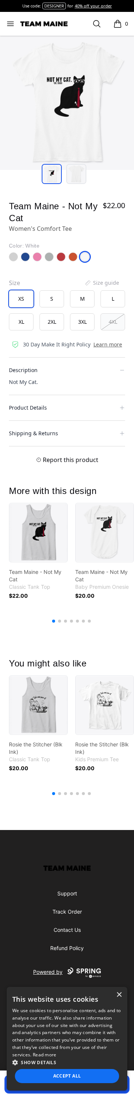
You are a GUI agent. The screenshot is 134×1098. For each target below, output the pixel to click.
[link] (38, 532)
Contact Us (67, 930)
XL (21, 321)
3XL (82, 321)
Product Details (28, 407)
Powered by (48, 972)
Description (23, 370)
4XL (113, 321)
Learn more (107, 344)
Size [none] (14, 283)
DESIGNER (54, 6)
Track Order (67, 911)
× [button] (119, 995)
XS (21, 298)
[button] (67, 1062)
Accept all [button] (67, 1076)
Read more (45, 1055)
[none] (101, 283)
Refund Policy (67, 948)
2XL (52, 321)
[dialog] (67, 1039)
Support (67, 893)
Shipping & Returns (33, 433)
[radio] (21, 298)
